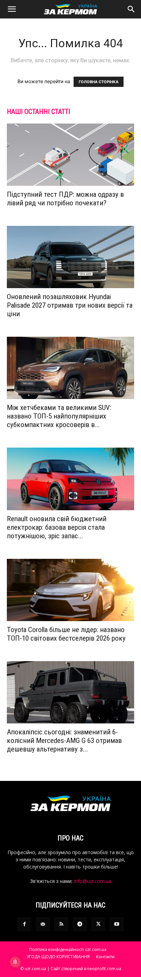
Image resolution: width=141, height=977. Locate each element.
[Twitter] (98, 924)
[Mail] (43, 924)
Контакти (105, 957)
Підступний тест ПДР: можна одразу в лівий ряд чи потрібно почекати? (65, 198)
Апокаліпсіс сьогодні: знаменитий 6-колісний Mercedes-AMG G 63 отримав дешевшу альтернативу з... (64, 740)
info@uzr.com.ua (92, 881)
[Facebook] (24, 924)
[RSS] (61, 924)
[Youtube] (117, 924)
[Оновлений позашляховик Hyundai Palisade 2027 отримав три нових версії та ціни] (70, 257)
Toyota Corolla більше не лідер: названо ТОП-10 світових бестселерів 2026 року (66, 634)
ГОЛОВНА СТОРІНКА (98, 81)
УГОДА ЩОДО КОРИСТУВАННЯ (58, 957)
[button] (12, 9)
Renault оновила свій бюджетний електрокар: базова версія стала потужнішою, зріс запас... (56, 527)
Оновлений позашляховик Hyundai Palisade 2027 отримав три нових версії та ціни (69, 305)
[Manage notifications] (15, 961)
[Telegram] (80, 924)
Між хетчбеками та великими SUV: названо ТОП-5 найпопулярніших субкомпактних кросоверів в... (59, 416)
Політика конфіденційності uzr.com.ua (67, 949)
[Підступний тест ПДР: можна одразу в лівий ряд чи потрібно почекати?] (70, 155)
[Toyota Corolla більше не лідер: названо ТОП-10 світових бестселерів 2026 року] (70, 590)
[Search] (131, 9)
